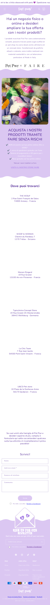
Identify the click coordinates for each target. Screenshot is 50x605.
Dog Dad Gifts (23, 575)
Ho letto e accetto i (27, 547)
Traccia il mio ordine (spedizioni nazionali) (39, 577)
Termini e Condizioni (34, 504)
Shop (6, 565)
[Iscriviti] (41, 542)
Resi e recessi (37, 570)
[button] (4, 9)
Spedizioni (36, 565)
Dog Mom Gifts (24, 570)
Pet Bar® (39, 597)
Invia (25, 498)
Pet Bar (7, 570)
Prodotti (7, 575)
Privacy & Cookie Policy (15, 597)
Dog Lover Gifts (24, 565)
